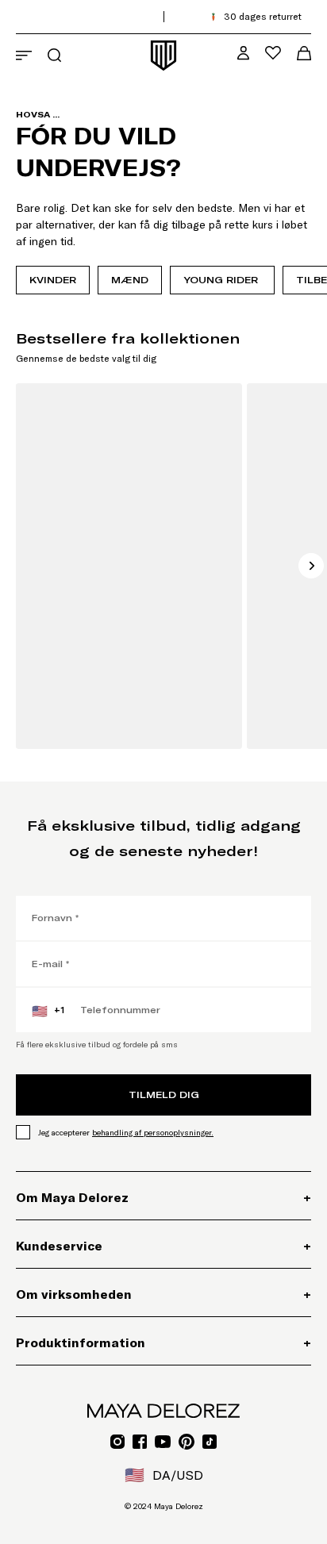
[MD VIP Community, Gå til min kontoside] (243, 53)
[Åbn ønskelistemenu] (273, 53)
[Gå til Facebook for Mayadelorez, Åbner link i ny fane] (140, 1442)
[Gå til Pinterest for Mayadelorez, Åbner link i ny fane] (186, 1442)
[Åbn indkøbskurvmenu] (303, 53)
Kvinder (52, 280)
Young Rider (222, 280)
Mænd (129, 280)
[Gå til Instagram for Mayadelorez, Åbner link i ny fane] (117, 1442)
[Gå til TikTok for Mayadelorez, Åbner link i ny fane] (209, 1442)
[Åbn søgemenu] (54, 55)
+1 (48, 1011)
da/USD (164, 1474)
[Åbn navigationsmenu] (24, 55)
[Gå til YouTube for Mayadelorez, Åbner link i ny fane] (163, 1441)
